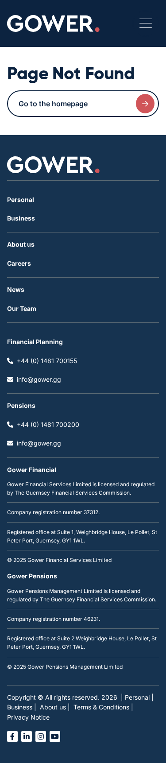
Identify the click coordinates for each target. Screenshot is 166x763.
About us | (55, 707)
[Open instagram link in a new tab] (40, 736)
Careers (19, 263)
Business (21, 218)
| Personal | (137, 697)
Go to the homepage (53, 103)
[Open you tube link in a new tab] (55, 736)
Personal (20, 199)
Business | (21, 707)
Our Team (21, 308)
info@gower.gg (39, 379)
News (15, 289)
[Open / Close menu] (145, 23)
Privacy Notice (28, 717)
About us (21, 244)
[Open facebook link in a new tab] (12, 736)
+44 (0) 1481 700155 (47, 360)
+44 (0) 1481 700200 (48, 424)
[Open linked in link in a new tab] (26, 736)
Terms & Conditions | (103, 707)
